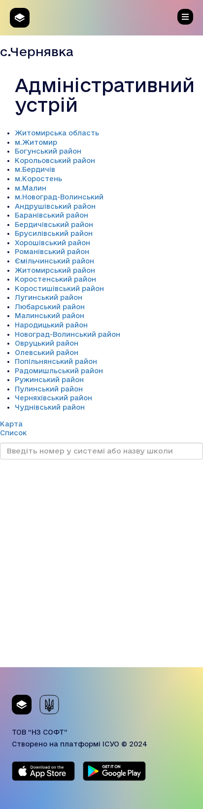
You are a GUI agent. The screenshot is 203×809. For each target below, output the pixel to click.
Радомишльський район (59, 371)
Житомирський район (55, 270)
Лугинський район (48, 297)
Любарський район (50, 307)
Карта (11, 424)
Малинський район (49, 316)
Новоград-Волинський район (67, 334)
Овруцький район (46, 343)
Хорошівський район (52, 243)
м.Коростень (38, 179)
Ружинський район (49, 380)
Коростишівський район (59, 288)
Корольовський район (55, 160)
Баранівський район (51, 215)
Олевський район (46, 352)
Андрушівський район (55, 206)
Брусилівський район (54, 233)
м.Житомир (36, 142)
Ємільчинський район (54, 261)
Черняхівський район (53, 398)
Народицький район (51, 325)
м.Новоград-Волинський (59, 197)
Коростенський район (55, 279)
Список (13, 433)
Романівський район (52, 252)
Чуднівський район (50, 407)
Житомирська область (57, 133)
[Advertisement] (101, 565)
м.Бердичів (35, 169)
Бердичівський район (54, 224)
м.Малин (30, 188)
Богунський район (48, 151)
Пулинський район (49, 389)
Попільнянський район (56, 361)
